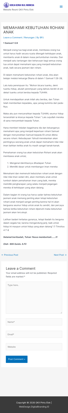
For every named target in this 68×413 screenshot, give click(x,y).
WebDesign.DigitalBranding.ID (34, 406)
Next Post (60, 255)
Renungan (29, 37)
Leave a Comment (12, 37)
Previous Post (9, 255)
